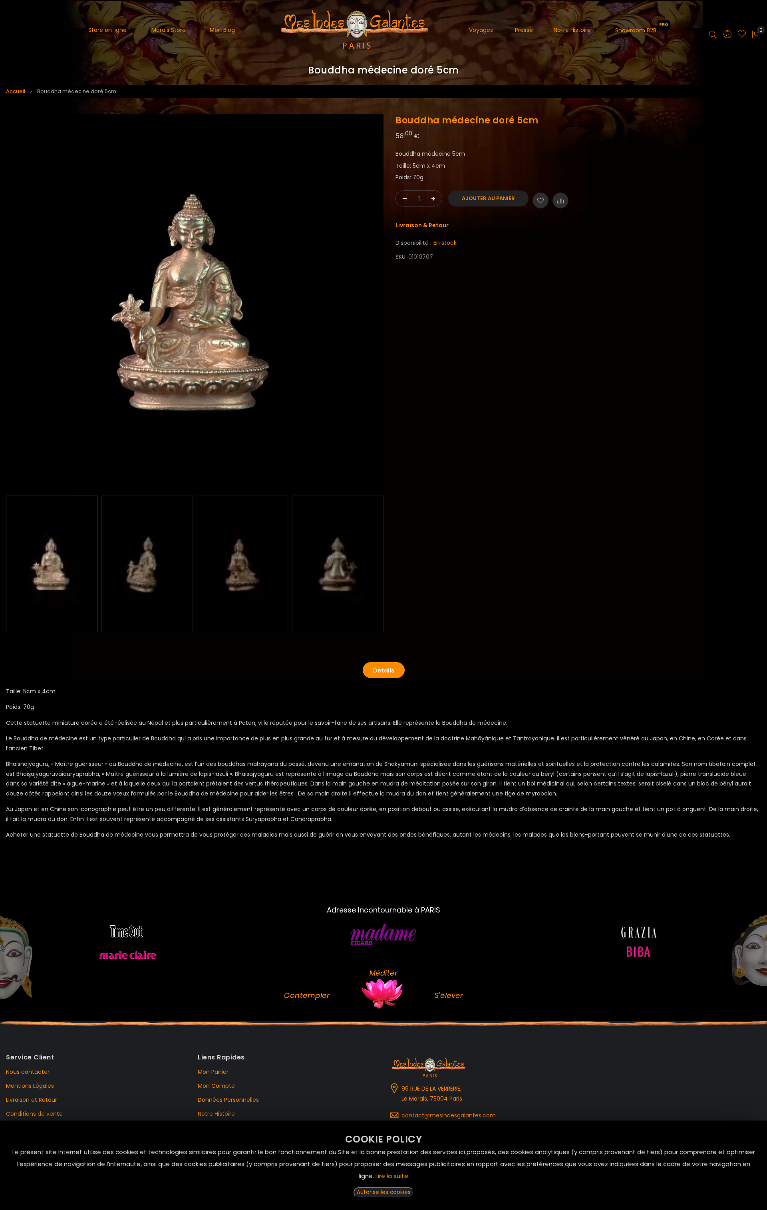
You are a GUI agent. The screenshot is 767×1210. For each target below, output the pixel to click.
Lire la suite (392, 1176)
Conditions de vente (34, 1114)
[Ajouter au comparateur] (560, 200)
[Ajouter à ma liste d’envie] (540, 200)
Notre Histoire (216, 1114)
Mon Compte (216, 1086)
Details (383, 670)
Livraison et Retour (31, 1100)
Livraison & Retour (422, 225)
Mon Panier (213, 1072)
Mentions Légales (30, 1086)
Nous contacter (28, 1072)
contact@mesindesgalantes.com (448, 1115)
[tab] (384, 670)
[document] (383, 1165)
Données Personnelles (228, 1100)
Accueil (15, 91)
